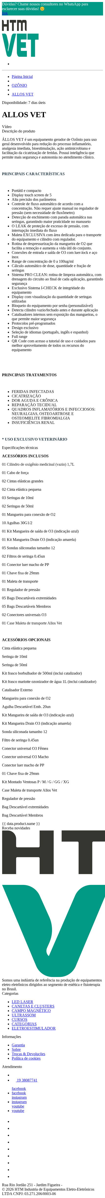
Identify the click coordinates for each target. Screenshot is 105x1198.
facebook (19, 1088)
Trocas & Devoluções (28, 1054)
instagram (19, 1097)
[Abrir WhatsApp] (92, 1185)
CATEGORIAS (24, 1024)
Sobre (16, 1049)
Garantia (18, 1045)
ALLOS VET (22, 94)
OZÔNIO (19, 85)
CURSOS (19, 1019)
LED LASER (22, 1002)
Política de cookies (26, 1058)
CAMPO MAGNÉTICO (31, 1011)
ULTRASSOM (24, 1015)
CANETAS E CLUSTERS (33, 1006)
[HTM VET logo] (20, 55)
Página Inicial (22, 76)
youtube (18, 1106)
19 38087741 (26, 1080)
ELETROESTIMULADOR (34, 1028)
